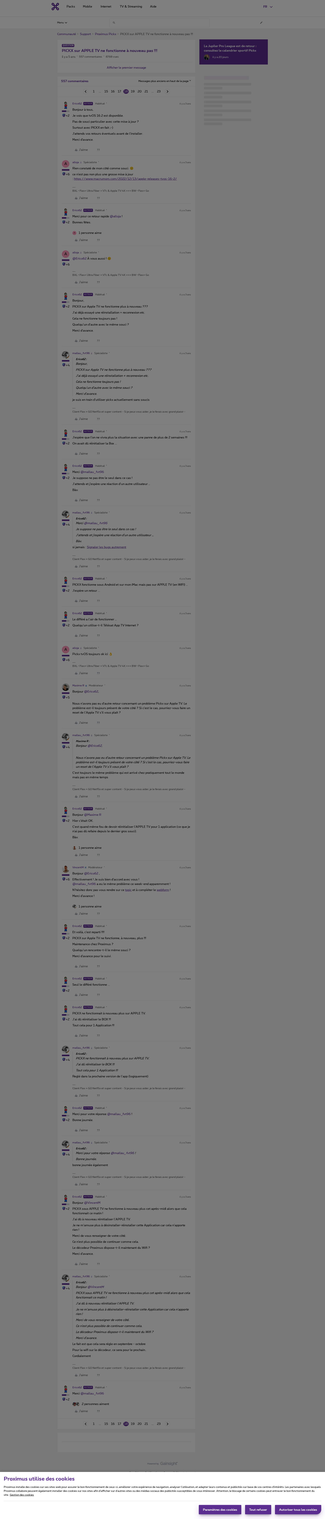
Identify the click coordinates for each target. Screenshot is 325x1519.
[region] (162, 1495)
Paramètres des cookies (220, 1509)
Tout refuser (258, 1509)
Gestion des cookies (22, 1495)
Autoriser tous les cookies (298, 1509)
